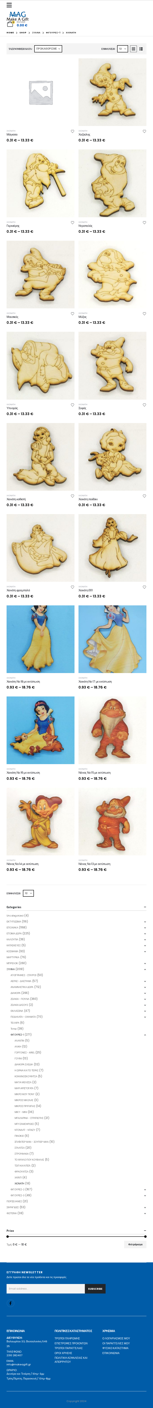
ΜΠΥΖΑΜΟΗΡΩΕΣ (24, 1124)
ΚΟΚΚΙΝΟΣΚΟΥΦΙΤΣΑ (26, 1076)
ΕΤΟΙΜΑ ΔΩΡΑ (14, 933)
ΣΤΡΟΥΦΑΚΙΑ (22, 1153)
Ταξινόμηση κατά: (20, 48)
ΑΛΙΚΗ (18, 1046)
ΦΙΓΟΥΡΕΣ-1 (17, 1034)
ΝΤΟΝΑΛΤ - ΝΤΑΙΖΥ (25, 1130)
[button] (133, 48)
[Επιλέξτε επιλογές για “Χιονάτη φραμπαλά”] (68, 520)
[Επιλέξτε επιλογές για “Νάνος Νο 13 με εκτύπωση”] (139, 794)
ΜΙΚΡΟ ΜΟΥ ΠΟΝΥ (24, 1094)
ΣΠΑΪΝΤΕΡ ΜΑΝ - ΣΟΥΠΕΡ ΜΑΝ (32, 1142)
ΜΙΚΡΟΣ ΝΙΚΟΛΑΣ (24, 1100)
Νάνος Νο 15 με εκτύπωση (94, 772)
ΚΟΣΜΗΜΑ (12, 951)
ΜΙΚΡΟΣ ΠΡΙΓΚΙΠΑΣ (25, 1106)
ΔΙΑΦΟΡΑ (16, 993)
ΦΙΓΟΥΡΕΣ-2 (18, 1189)
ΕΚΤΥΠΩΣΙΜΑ (14, 921)
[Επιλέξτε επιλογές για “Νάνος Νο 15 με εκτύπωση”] (139, 703)
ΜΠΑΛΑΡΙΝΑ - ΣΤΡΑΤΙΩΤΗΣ (29, 1118)
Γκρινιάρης (13, 226)
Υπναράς (12, 408)
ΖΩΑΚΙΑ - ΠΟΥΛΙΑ (20, 999)
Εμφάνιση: (108, 48)
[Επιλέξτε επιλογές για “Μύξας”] (139, 247)
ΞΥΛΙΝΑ (11, 969)
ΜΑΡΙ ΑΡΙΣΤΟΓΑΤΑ (24, 1088)
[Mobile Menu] (10, 5)
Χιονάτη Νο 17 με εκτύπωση (95, 681)
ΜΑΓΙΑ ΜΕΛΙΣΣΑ (23, 1082)
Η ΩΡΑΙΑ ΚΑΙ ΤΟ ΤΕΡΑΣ (26, 1070)
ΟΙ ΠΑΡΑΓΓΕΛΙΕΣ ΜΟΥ (116, 1343)
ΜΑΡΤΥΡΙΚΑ (13, 957)
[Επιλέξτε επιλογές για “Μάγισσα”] (68, 64)
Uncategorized (15, 915)
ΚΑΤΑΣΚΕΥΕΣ (14, 945)
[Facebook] (11, 1303)
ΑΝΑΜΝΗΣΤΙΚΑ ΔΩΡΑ (22, 987)
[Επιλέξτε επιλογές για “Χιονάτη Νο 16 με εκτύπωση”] (68, 703)
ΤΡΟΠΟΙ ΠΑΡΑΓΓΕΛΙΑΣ (69, 1348)
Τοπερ (14, 1028)
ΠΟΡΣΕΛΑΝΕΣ (14, 1201)
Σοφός (82, 408)
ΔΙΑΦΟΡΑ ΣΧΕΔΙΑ (24, 1064)
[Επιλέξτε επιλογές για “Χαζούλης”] (139, 64)
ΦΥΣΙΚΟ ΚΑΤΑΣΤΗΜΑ (115, 1348)
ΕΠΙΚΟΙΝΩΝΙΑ (111, 1353)
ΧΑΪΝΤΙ (18, 1177)
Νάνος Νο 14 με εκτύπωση (22, 864)
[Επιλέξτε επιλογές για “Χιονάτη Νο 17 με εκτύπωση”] (139, 612)
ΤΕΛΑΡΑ (15, 1022)
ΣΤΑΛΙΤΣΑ (20, 1147)
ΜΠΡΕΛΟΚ (12, 963)
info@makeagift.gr (19, 1364)
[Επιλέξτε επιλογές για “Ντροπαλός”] (139, 156)
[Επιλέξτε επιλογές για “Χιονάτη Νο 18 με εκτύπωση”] (68, 612)
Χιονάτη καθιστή (16, 499)
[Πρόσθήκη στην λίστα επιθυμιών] (72, 131)
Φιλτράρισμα (135, 1244)
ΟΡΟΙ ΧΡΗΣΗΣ (63, 1353)
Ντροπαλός (85, 226)
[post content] (41, 92)
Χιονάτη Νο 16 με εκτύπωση (23, 772)
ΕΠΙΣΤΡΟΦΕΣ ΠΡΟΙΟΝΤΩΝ (71, 1343)
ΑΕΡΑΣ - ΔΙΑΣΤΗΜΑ (21, 981)
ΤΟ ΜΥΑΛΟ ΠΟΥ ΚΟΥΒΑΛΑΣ (29, 1159)
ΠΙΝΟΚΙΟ (19, 1136)
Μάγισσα (12, 134)
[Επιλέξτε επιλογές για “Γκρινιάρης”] (68, 156)
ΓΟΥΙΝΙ (18, 1058)
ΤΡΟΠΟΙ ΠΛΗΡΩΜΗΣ (67, 1338)
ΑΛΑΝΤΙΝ (19, 1040)
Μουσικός (12, 317)
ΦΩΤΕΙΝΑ (12, 1213)
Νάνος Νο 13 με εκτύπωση (94, 864)
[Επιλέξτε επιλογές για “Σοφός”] (139, 338)
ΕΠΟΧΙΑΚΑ (12, 927)
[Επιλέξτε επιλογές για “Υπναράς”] (68, 338)
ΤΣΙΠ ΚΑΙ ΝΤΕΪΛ (22, 1165)
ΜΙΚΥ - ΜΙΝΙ (21, 1112)
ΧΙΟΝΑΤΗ (11, 130)
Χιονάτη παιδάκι (87, 499)
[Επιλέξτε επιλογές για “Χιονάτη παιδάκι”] (139, 429)
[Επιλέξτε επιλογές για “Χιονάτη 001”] (139, 520)
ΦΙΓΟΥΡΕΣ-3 (18, 1195)
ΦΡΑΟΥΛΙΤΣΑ (21, 1171)
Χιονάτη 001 (85, 590)
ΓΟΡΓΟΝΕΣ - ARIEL (24, 1052)
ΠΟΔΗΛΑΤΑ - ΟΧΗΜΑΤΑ (23, 1016)
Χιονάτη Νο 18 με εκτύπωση (23, 681)
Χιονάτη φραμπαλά (18, 590)
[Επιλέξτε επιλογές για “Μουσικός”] (68, 247)
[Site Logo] (17, 16)
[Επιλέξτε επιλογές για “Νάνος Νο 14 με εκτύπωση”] (68, 794)
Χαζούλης (84, 134)
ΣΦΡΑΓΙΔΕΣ (13, 1207)
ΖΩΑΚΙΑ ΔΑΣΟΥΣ (19, 1005)
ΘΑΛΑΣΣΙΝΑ (17, 1011)
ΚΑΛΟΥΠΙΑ (12, 939)
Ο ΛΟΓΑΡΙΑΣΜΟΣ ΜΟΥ (116, 1338)
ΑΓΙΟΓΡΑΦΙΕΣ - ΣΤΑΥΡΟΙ (23, 975)
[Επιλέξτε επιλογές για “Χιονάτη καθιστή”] (68, 429)
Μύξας (82, 317)
